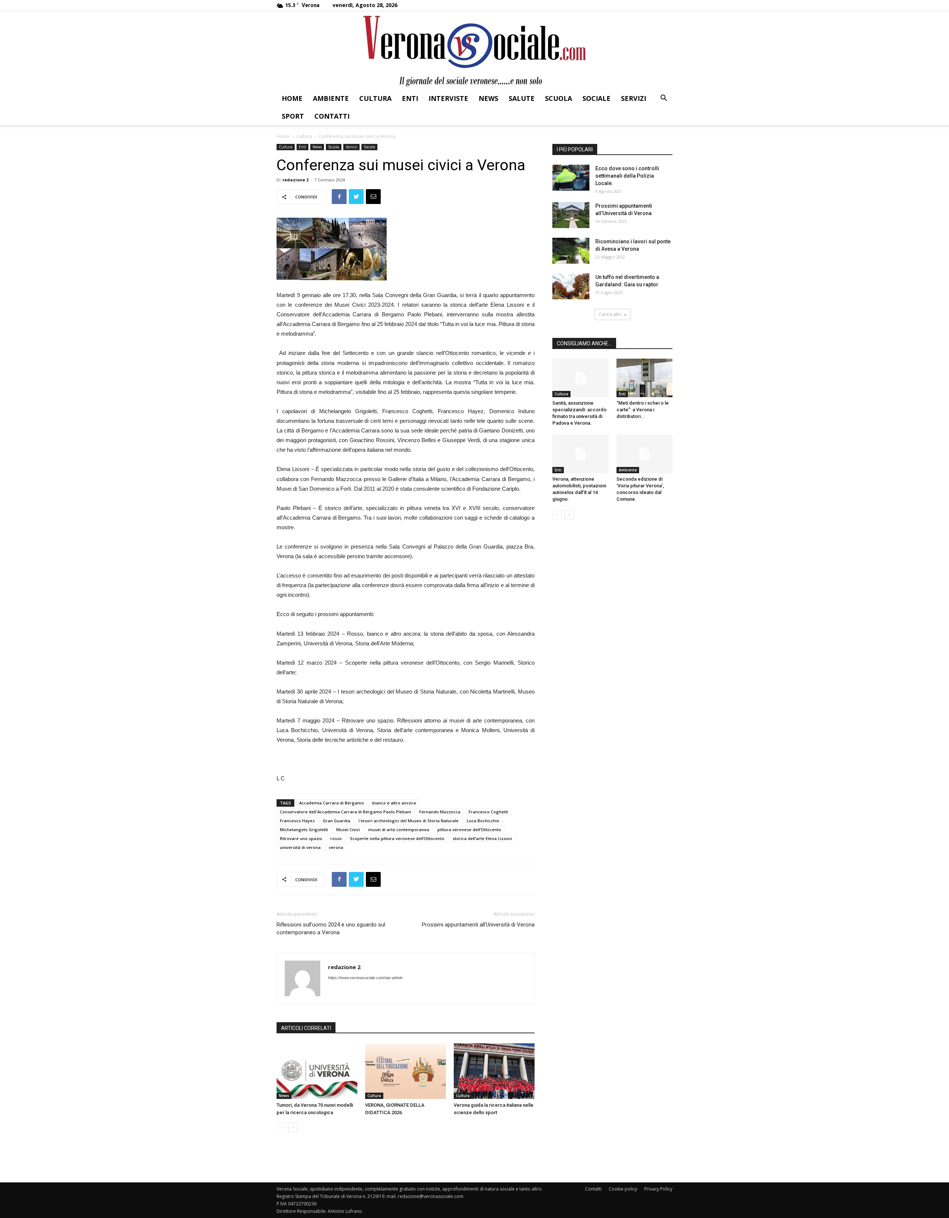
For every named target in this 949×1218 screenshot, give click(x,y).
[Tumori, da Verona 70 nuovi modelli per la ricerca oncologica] (317, 1071)
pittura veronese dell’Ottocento (469, 829)
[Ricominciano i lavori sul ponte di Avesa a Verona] (570, 251)
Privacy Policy (658, 1189)
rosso (336, 838)
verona (336, 847)
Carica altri (610, 314)
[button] (663, 98)
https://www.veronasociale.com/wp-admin (365, 977)
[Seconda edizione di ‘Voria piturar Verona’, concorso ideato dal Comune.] (644, 454)
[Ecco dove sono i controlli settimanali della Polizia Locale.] (570, 178)
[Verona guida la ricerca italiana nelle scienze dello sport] (494, 1071)
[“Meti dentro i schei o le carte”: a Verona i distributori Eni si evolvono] (644, 378)
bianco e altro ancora (394, 803)
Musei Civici (348, 829)
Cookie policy (623, 1189)
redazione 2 (295, 179)
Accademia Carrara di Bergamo (331, 803)
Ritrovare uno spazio (301, 838)
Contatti (332, 116)
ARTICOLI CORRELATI (306, 1028)
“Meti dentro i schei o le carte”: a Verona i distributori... (642, 409)
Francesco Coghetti (488, 811)
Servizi (633, 98)
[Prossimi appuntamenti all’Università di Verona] (570, 215)
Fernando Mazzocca (439, 811)
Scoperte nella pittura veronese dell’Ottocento (397, 838)
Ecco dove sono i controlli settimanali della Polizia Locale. (627, 175)
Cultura (375, 98)
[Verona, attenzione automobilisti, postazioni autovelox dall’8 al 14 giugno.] (580, 454)
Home (292, 98)
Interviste (448, 98)
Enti (410, 98)
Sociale (596, 98)
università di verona (300, 847)
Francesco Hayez (297, 820)
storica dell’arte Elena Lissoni (482, 838)
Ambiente (331, 98)
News (488, 98)
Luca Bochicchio (483, 820)
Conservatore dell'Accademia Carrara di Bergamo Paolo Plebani (345, 811)
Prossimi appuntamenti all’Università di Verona (478, 924)
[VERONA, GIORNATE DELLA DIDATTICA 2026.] (405, 1071)
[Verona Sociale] (474, 50)
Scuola (558, 98)
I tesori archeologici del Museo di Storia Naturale (408, 820)
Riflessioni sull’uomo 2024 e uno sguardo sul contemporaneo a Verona (331, 928)
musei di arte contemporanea (398, 829)
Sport (293, 116)
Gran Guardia (336, 820)
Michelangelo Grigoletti (304, 829)
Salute (522, 98)
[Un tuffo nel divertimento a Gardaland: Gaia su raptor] (570, 286)
